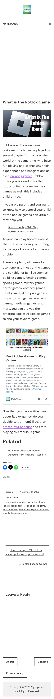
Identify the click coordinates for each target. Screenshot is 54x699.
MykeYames (10, 23)
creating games (21, 176)
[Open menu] (49, 24)
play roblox (31, 502)
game (8, 502)
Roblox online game (35, 505)
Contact (43, 661)
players (41, 502)
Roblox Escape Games (34, 564)
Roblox (6, 505)
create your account (17, 427)
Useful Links (12, 497)
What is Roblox (10, 509)
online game (18, 502)
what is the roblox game (15, 513)
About (10, 661)
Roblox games (18, 505)
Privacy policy (14, 673)
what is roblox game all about (33, 509)
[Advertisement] (27, 70)
